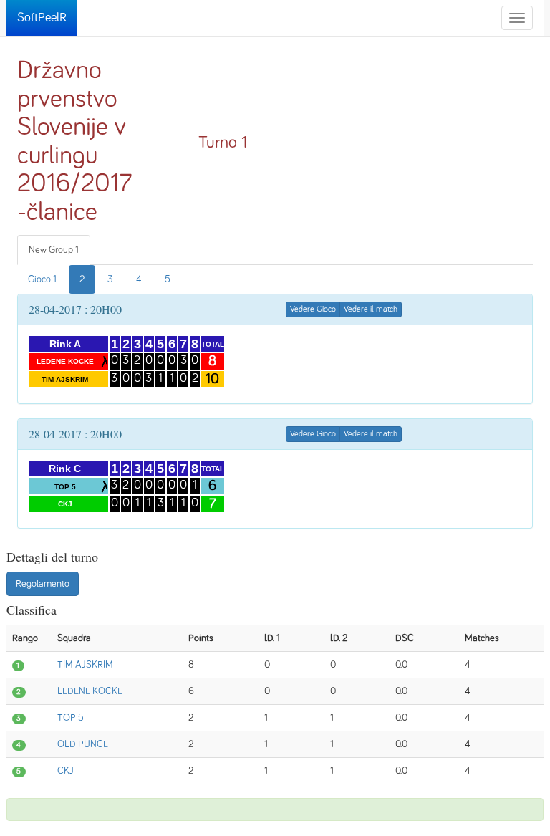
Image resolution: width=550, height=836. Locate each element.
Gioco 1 (42, 279)
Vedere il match (370, 309)
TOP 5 (70, 718)
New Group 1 (54, 250)
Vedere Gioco (313, 309)
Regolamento (42, 584)
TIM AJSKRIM (85, 665)
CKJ (65, 771)
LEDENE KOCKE (89, 691)
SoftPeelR (42, 17)
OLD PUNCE (82, 744)
